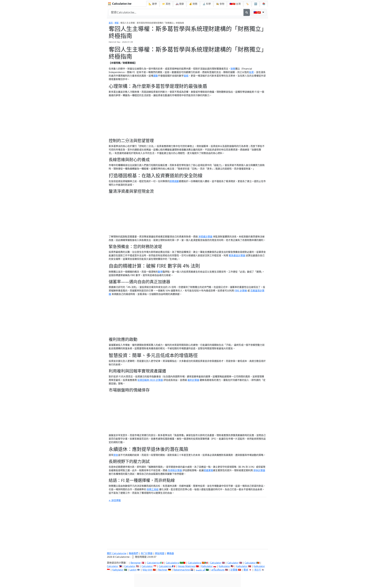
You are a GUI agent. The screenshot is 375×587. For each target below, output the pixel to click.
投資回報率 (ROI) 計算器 (150, 380)
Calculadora (172, 562)
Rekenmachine (181, 569)
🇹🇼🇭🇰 (235, 3)
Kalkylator (117, 569)
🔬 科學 (207, 3)
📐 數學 (153, 3)
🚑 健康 (180, 3)
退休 (115, 455)
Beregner (136, 562)
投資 (251, 72)
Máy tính (147, 569)
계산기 (257, 569)
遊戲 (186, 75)
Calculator (215, 562)
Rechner (162, 569)
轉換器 (170, 553)
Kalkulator (207, 566)
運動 (155, 75)
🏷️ (247, 3)
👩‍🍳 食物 (220, 3)
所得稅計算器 (175, 470)
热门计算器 (146, 553)
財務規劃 (174, 181)
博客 (117, 22)
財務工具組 (152, 489)
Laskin (133, 569)
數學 (160, 271)
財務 (233, 68)
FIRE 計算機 (241, 290)
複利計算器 (193, 380)
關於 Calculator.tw (116, 553)
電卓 (245, 569)
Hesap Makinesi (186, 566)
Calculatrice (165, 566)
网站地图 (159, 553)
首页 (111, 22)
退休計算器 (259, 470)
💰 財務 (193, 3)
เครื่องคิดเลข (217, 569)
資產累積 (208, 470)
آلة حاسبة (200, 569)
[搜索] (246, 12)
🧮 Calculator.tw (119, 4)
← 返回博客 (115, 500)
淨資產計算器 (205, 236)
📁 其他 (166, 3)
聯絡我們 (133, 553)
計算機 (233, 569)
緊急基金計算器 (237, 255)
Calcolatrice (153, 562)
